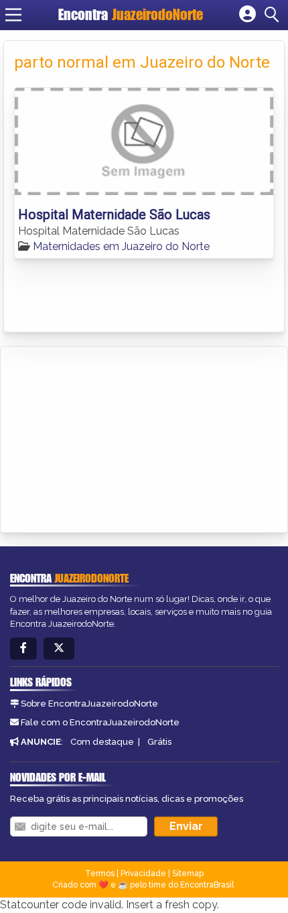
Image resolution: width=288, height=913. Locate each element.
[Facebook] (23, 648)
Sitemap (188, 873)
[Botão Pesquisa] (274, 15)
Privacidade (143, 873)
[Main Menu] (13, 14)
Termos (100, 873)
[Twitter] (59, 648)
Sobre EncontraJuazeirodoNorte (89, 703)
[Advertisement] (111, 437)
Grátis (159, 742)
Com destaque (102, 742)
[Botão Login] (247, 15)
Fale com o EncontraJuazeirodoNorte (100, 722)
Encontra (130, 14)
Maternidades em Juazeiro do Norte (121, 246)
